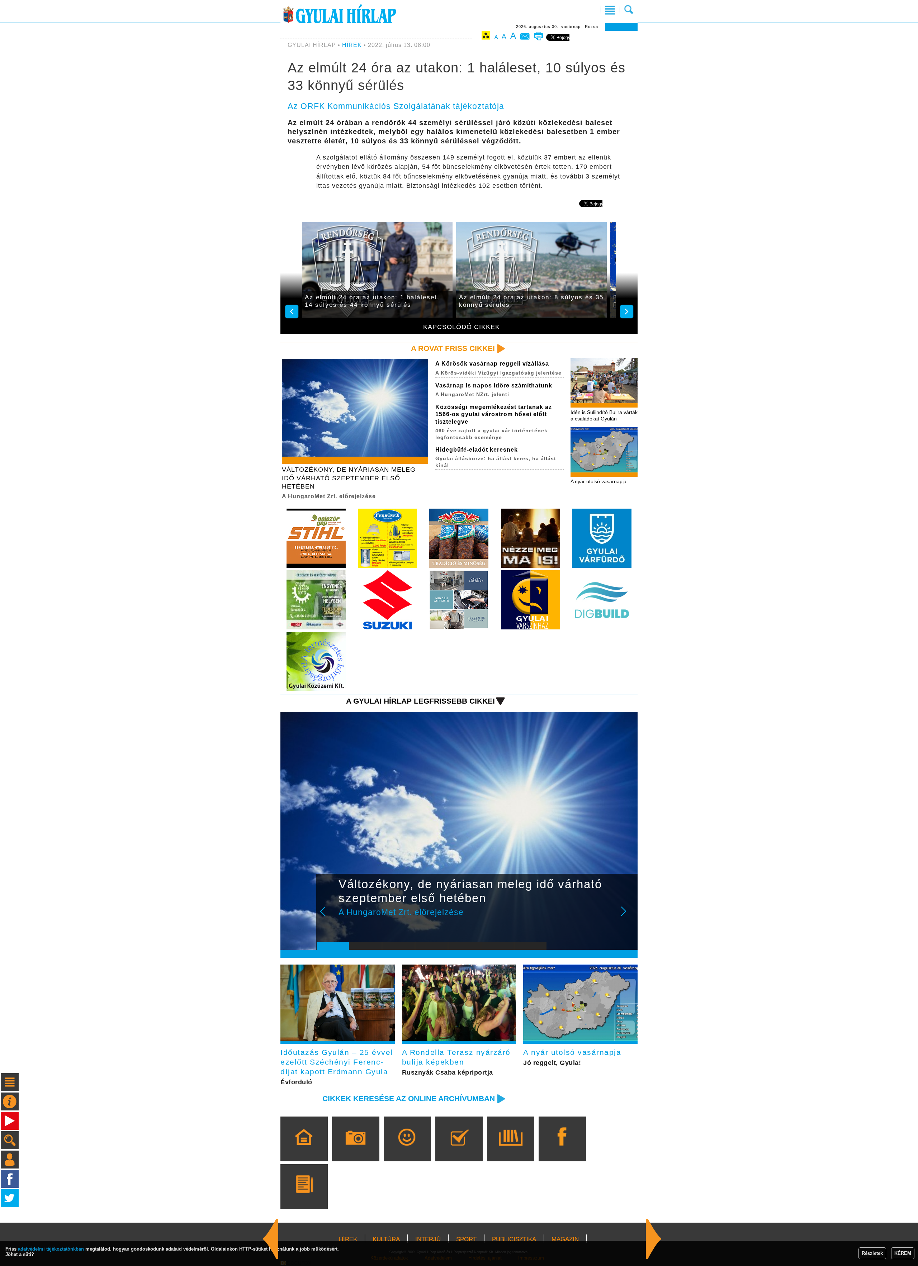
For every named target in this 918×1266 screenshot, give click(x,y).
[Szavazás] (458, 1149)
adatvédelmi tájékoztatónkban (51, 1249)
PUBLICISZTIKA (514, 1239)
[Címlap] (303, 1149)
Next (627, 916)
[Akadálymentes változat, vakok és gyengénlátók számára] (486, 37)
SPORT (466, 1239)
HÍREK (352, 45)
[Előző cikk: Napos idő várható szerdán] (654, 1239)
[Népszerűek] (407, 1149)
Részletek (872, 1253)
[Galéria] (355, 1149)
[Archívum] (510, 1149)
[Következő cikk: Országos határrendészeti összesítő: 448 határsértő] (271, 1239)
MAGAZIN (565, 1239)
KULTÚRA (386, 1239)
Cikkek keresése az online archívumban (408, 1098)
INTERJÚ (428, 1239)
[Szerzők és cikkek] (303, 1196)
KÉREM (902, 1253)
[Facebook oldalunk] (562, 1149)
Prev (327, 916)
